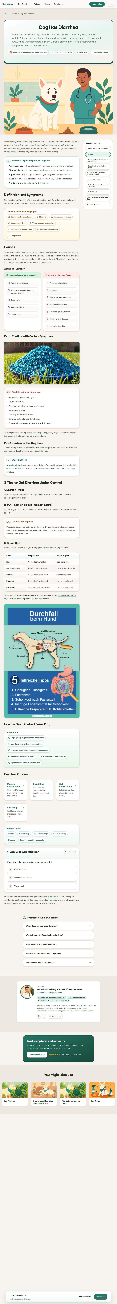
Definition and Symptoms (97, 148)
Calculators (58, 4)
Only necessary (84, 1296)
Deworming (24, 834)
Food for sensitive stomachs (32, 840)
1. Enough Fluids (94, 179)
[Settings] (25, 1295)
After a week (17, 886)
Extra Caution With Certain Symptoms (98, 160)
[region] (42, 571)
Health (47, 4)
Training (37, 4)
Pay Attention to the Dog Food (97, 166)
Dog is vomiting (59, 834)
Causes (90, 154)
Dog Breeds (23, 4)
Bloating (11, 840)
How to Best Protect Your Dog (97, 198)
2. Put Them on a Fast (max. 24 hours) (98, 185)
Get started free (37, 1055)
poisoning (37, 432)
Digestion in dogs (41, 834)
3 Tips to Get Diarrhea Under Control (96, 173)
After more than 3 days (21, 878)
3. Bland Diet (92, 192)
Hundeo (7, 4)
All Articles (53, 1016)
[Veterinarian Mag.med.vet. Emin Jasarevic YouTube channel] (44, 1016)
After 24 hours (18, 869)
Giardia (11, 834)
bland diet (48, 548)
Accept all (101, 1296)
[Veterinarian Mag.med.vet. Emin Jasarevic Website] (39, 1016)
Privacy (28, 1299)
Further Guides (93, 204)
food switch (14, 465)
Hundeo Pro (97, 4)
